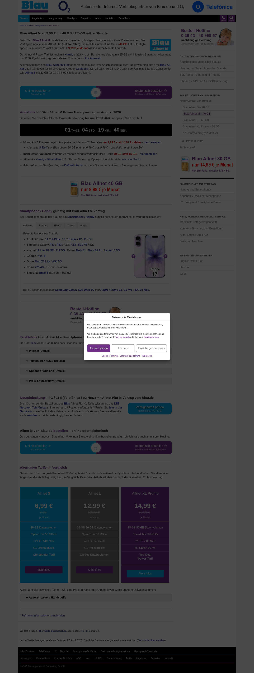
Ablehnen (123, 348)
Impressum (147, 356)
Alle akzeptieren (99, 348)
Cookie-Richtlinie (110, 356)
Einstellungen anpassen (151, 348)
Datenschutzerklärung (130, 356)
